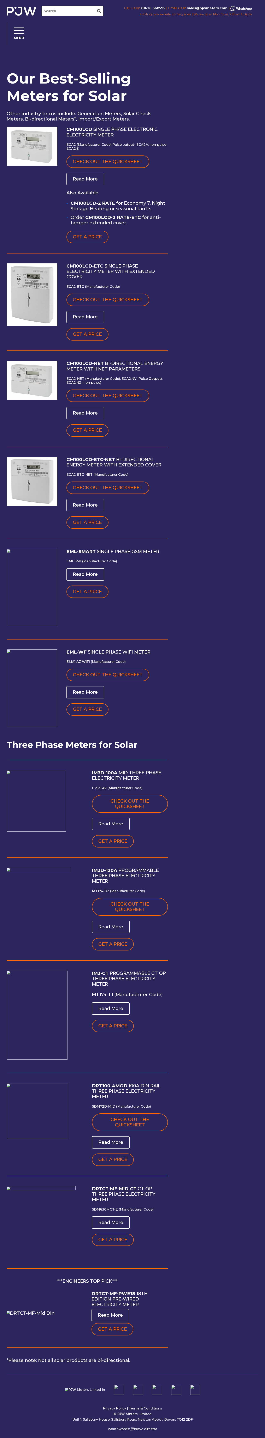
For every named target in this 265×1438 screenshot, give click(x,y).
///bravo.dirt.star (144, 1429)
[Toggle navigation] (15, 33)
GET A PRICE (87, 237)
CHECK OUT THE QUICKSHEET (108, 161)
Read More (85, 179)
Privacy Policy (114, 1408)
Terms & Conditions (145, 1408)
